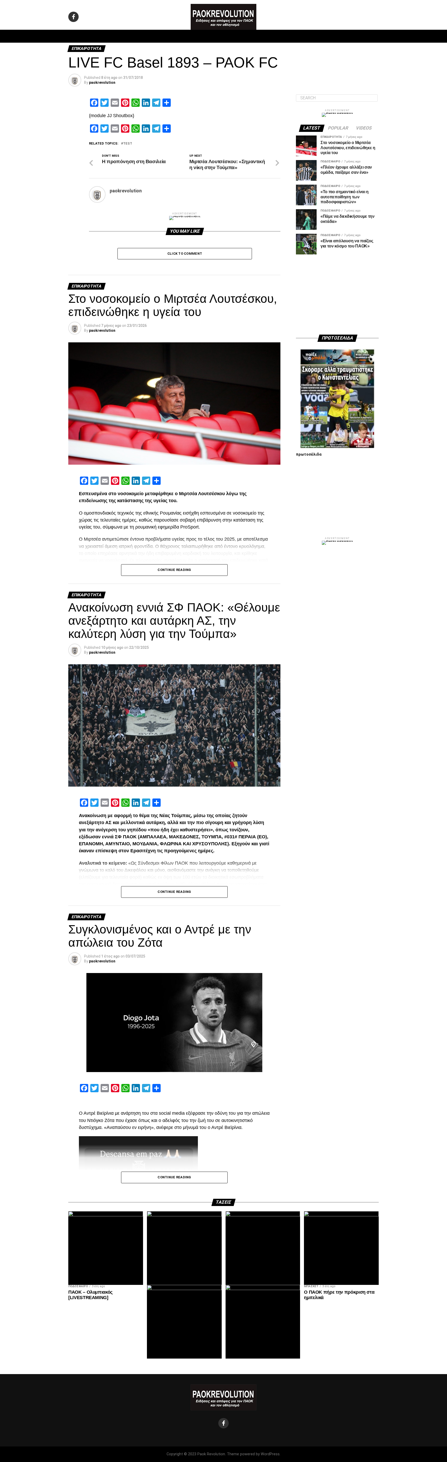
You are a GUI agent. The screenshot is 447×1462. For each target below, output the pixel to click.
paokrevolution (102, 82)
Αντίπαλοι (267, 36)
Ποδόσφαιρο (159, 36)
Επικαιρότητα (238, 36)
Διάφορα (292, 36)
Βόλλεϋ (210, 36)
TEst (127, 143)
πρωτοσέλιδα (309, 454)
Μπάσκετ (187, 36)
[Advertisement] (337, 294)
